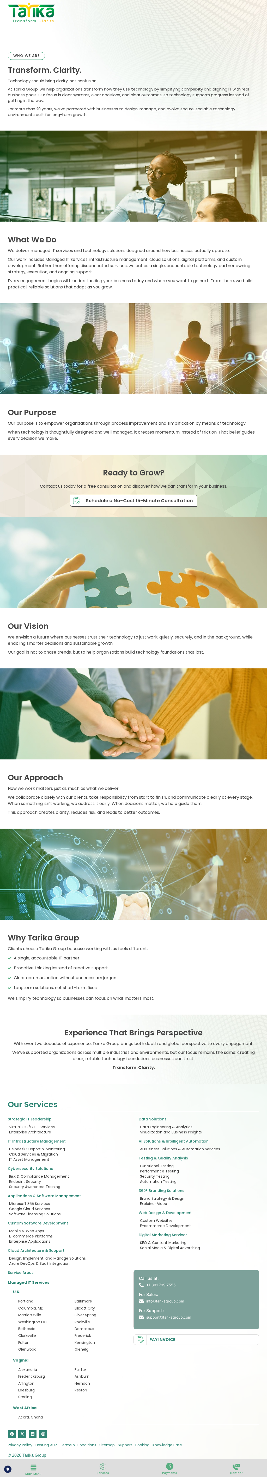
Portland (25, 1301)
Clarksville (27, 1335)
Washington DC (32, 1322)
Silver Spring (85, 1315)
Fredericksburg (31, 1376)
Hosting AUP (46, 1445)
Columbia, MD (31, 1308)
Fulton (23, 1342)
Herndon (82, 1383)
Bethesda (26, 1328)
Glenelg (81, 1349)
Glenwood (27, 1349)
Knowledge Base (167, 1445)
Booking (142, 1445)
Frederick (83, 1335)
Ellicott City (85, 1308)
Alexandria (27, 1369)
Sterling (25, 1396)
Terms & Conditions (78, 1445)
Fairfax (81, 1369)
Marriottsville (29, 1315)
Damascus (84, 1328)
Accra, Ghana (30, 1417)
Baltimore (83, 1301)
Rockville (82, 1322)
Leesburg (26, 1390)
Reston (81, 1390)
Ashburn (82, 1376)
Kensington (85, 1342)
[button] (33, 1468)
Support (125, 1445)
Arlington (26, 1383)
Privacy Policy (20, 1445)
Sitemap (107, 1445)
